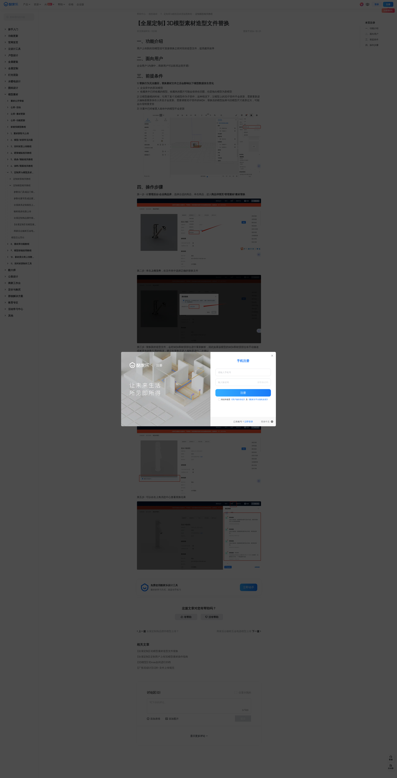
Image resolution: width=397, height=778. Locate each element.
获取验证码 (262, 382)
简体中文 (265, 422)
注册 (243, 392)
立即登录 (248, 422)
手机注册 (243, 360)
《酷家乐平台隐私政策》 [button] (258, 399)
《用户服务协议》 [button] (238, 399)
